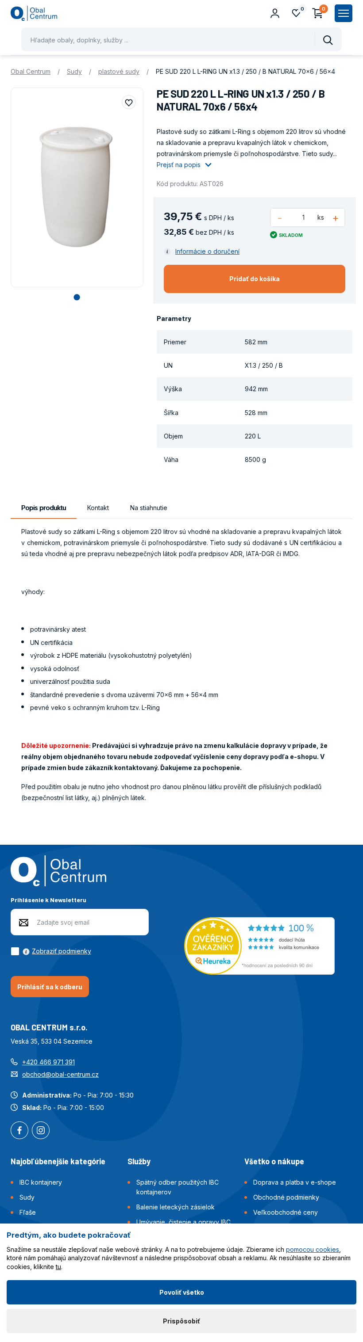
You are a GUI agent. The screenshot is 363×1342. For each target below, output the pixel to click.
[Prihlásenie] (275, 13)
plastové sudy (118, 71)
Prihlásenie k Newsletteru (48, 900)
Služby (139, 1161)
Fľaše (27, 1212)
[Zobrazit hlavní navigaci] (343, 13)
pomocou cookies (312, 1249)
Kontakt (98, 507)
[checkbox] (51, 951)
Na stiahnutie (148, 507)
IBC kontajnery (40, 1182)
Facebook (19, 1131)
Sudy (74, 71)
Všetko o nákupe (274, 1161)
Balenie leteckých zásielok (175, 1207)
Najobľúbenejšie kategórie (58, 1161)
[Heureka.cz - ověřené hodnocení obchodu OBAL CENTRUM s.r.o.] (259, 945)
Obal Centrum (30, 71)
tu (58, 1266)
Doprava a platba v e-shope (294, 1182)
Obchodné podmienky (286, 1197)
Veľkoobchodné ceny (285, 1212)
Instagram (41, 1131)
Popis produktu (43, 507)
